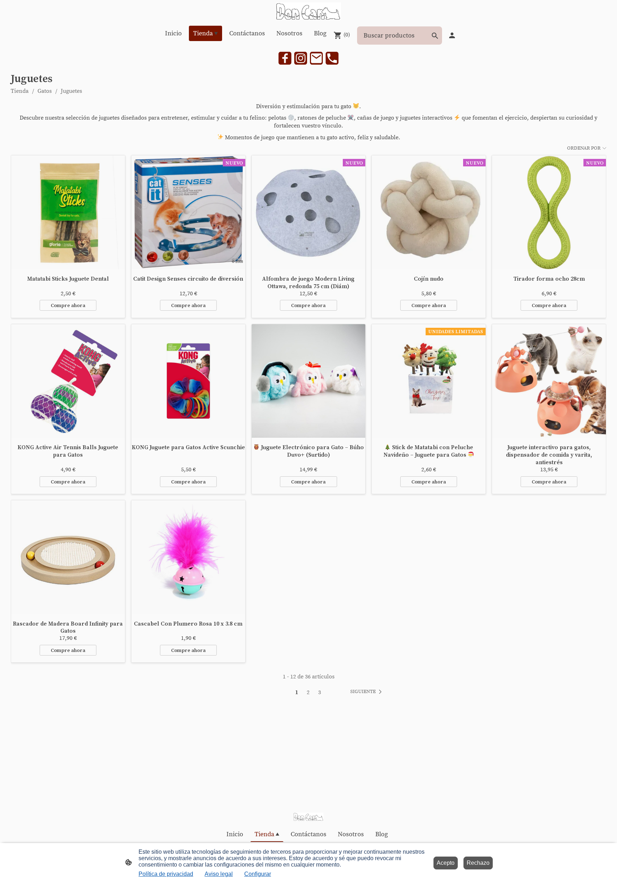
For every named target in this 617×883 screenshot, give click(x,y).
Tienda (20, 91)
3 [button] (319, 692)
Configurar (257, 874)
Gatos (44, 91)
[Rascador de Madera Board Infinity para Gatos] (68, 557)
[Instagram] (300, 58)
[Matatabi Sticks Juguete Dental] (68, 212)
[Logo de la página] (308, 11)
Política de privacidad (166, 874)
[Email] (316, 58)
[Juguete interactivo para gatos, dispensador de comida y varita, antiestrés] (549, 381)
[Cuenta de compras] (452, 35)
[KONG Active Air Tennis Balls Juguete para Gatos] (68, 381)
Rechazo (478, 863)
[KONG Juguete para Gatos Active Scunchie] (188, 381)
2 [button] (308, 692)
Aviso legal (219, 874)
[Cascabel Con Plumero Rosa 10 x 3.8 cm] (188, 557)
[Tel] (332, 58)
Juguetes (71, 91)
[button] (367, 692)
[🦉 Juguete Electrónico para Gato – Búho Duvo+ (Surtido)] (309, 381)
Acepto (446, 863)
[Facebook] (285, 58)
